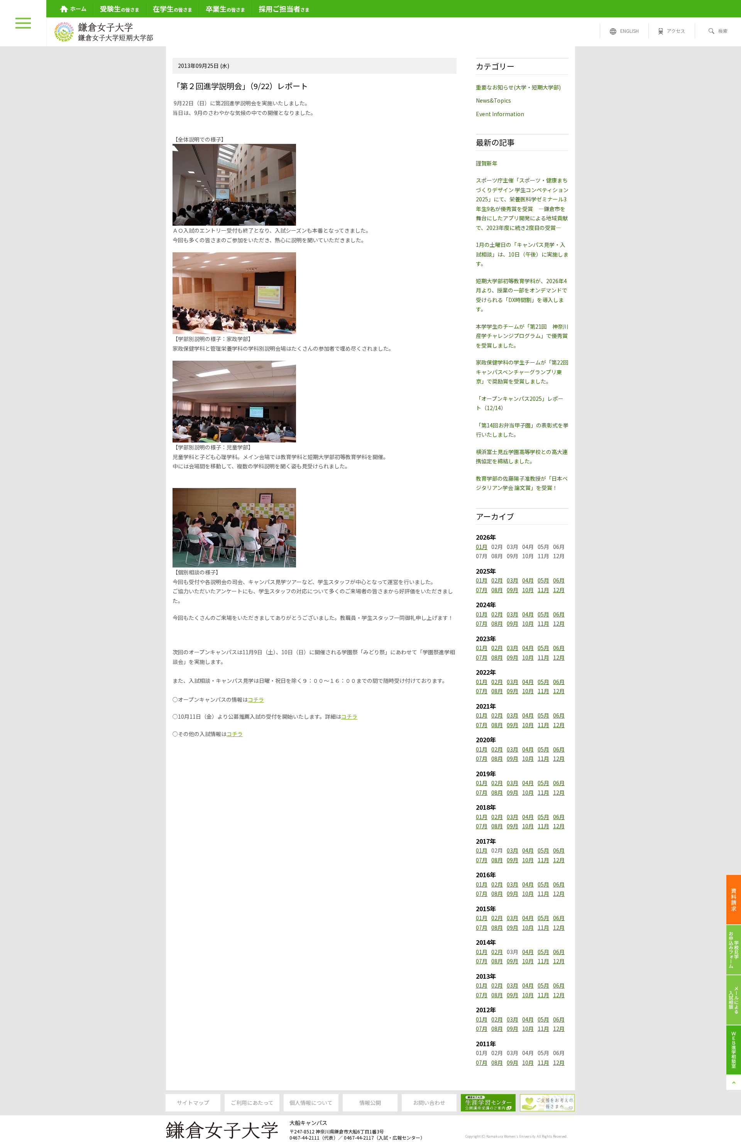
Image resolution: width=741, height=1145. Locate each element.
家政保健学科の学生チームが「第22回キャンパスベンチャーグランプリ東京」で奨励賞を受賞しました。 (522, 371)
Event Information (500, 114)
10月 (528, 590)
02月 (497, 580)
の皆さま (119, 8)
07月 (481, 590)
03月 (512, 580)
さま (284, 8)
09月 (512, 590)
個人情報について (311, 1102)
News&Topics (493, 100)
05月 (543, 580)
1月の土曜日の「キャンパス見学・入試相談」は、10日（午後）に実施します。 (522, 254)
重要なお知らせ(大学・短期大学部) (518, 87)
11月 (543, 590)
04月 (528, 580)
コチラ (256, 699)
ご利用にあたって (252, 1102)
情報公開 (370, 1102)
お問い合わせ (429, 1102)
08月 (497, 590)
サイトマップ (193, 1102)
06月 (559, 580)
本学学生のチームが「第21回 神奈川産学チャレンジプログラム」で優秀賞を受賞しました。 (522, 336)
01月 (481, 547)
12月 (559, 590)
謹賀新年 (486, 163)
